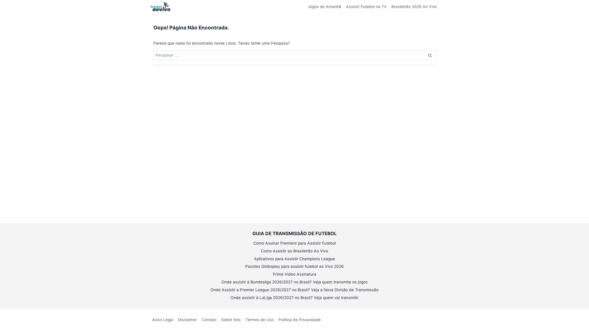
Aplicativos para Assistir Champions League (294, 259)
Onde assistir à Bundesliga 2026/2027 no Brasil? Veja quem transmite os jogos (295, 282)
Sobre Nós (231, 319)
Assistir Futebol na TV (366, 6)
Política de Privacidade (299, 319)
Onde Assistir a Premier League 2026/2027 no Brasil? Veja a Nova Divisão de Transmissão (294, 290)
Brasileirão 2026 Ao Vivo (414, 6)
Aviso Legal (162, 319)
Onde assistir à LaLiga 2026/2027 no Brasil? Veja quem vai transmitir (294, 297)
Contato (209, 319)
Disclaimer (187, 319)
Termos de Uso (259, 319)
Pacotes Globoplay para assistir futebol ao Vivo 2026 (294, 266)
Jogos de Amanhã (324, 6)
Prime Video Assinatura (294, 274)
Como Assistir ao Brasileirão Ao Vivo (294, 251)
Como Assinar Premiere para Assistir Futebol (294, 243)
